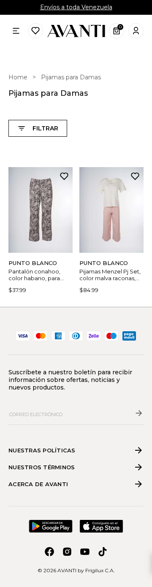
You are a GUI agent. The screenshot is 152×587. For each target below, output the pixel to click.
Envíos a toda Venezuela (76, 7)
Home (17, 77)
